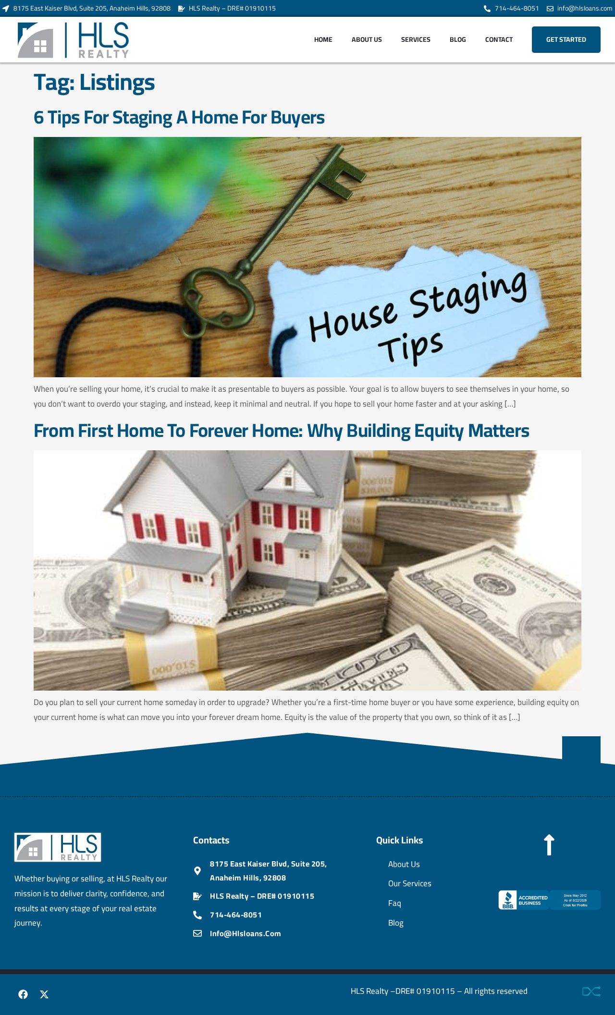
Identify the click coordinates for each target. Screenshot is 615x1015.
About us (367, 39)
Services (415, 39)
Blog (458, 39)
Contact (499, 39)
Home (323, 39)
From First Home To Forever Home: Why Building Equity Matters (281, 429)
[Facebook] (23, 994)
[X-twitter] (44, 994)
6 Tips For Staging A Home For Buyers (183, 116)
